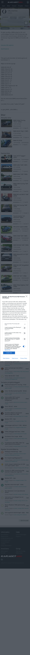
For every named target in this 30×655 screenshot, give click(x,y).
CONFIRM (9, 352)
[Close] (27, 296)
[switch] (24, 328)
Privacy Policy (23, 358)
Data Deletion (6, 358)
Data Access (15, 358)
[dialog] (15, 327)
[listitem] (15, 324)
